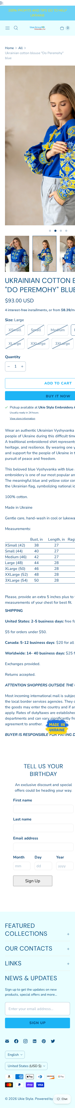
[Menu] (7, 28)
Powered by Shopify (50, 1099)
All (20, 48)
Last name (22, 819)
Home (9, 48)
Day (38, 857)
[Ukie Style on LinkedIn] (37, 1041)
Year (60, 857)
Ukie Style (25, 1099)
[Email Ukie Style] (9, 1041)
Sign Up (32, 881)
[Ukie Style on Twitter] (55, 1041)
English (13, 1054)
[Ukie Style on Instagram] (27, 1041)
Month (19, 857)
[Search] (16, 28)
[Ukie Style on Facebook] (18, 1041)
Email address (25, 838)
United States (24, 1066)
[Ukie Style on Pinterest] (46, 1041)
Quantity (12, 356)
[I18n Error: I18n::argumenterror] (17, 254)
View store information (22, 418)
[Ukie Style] (37, 28)
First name (22, 800)
